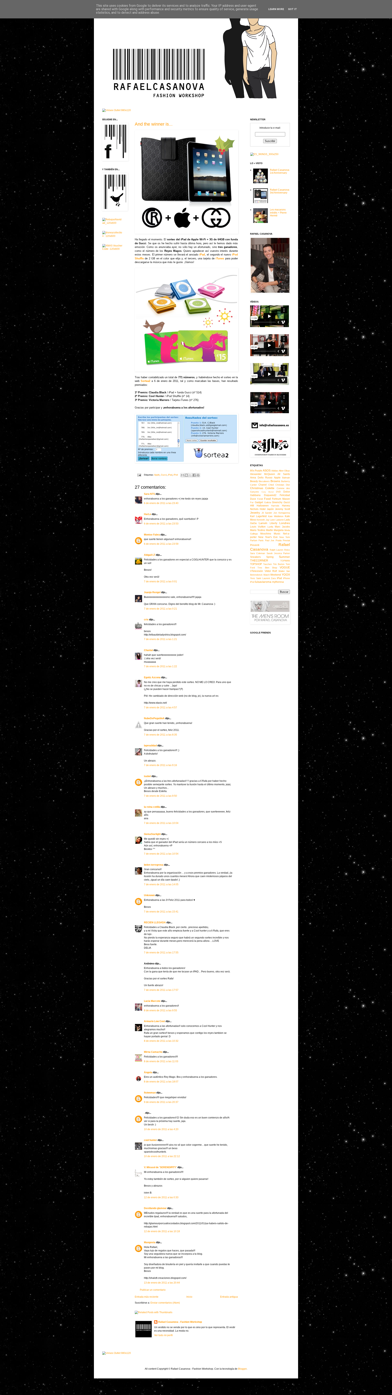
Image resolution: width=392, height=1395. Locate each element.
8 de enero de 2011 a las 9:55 (160, 1010)
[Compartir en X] (190, 475)
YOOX (286, 574)
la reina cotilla (152, 807)
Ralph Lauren (276, 550)
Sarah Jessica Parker (278, 553)
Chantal (148, 650)
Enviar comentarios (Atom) (165, 1302)
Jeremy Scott (282, 509)
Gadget (259, 502)
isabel (147, 776)
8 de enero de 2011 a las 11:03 (161, 1061)
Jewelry (255, 512)
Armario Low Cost (154, 1021)
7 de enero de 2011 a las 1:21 (160, 639)
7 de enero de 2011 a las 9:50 (160, 795)
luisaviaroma (263, 581)
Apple (157, 475)
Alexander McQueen (262, 474)
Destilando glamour (155, 1208)
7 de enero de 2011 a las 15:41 (161, 911)
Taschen (267, 564)
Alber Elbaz (284, 470)
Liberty (273, 523)
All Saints (283, 474)
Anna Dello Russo (261, 477)
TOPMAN (285, 560)
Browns (275, 481)
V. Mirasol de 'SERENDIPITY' (160, 1167)
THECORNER (259, 560)
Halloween (263, 505)
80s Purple (256, 470)
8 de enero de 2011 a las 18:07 (161, 1081)
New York (284, 537)
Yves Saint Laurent (260, 578)
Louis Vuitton (258, 526)
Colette (269, 488)
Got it (292, 9)
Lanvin (263, 523)
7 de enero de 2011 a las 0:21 (160, 608)
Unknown (149, 895)
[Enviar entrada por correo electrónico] (139, 475)
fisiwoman (150, 1092)
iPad (170, 475)
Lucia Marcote (152, 1001)
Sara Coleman (257, 553)
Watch (266, 575)
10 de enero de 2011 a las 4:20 (161, 1129)
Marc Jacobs (282, 526)
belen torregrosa (153, 864)
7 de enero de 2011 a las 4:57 (160, 707)
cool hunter (150, 1140)
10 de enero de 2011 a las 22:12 (162, 1156)
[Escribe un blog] (186, 475)
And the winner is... (154, 124)
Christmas (256, 488)
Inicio (189, 1296)
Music (277, 533)
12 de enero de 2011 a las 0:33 (161, 1197)
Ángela (148, 1072)
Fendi (260, 499)
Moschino (265, 533)
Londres (284, 523)
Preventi (254, 545)
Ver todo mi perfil (163, 1335)
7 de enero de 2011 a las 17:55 (161, 952)
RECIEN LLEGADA (155, 922)
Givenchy (277, 502)
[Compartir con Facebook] (194, 475)
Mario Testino (257, 530)
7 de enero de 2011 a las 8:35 (160, 734)
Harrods (275, 505)
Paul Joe (269, 540)
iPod (176, 475)
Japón (270, 509)
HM (252, 505)
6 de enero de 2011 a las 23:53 (161, 523)
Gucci (164, 475)
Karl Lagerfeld (258, 516)
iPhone (286, 578)
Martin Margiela (275, 530)
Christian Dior (282, 485)
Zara (273, 578)
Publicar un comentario (153, 1289)
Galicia (267, 502)
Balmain (286, 477)
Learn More (276, 9)
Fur (252, 502)
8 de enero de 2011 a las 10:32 (161, 1041)
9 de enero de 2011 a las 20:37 (161, 1102)
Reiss (287, 550)
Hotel (263, 509)
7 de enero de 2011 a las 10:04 (161, 823)
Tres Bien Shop (267, 567)
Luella (270, 526)
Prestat (286, 540)
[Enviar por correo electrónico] (182, 475)
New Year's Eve (268, 537)
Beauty (254, 481)
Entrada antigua (229, 1296)
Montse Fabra (152, 534)
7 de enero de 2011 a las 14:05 (161, 884)
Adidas (274, 470)
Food (267, 498)
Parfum (253, 540)
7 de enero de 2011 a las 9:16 (160, 765)
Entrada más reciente (146, 1296)
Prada (279, 540)
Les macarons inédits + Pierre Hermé (278, 212)
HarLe (147, 514)
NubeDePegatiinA (154, 718)
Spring (270, 557)
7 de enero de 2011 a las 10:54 (161, 853)
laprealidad (150, 745)
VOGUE (285, 567)
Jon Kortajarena (281, 513)
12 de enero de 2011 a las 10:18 (162, 1231)
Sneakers (255, 557)
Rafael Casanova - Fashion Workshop (180, 1322)
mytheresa (278, 581)
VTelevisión (256, 571)
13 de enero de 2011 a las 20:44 (162, 1282)
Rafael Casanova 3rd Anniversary (279, 191)
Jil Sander (267, 513)
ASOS (267, 470)
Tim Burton (278, 564)
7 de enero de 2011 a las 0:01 (160, 581)
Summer (284, 556)
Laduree (280, 520)
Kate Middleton (275, 516)
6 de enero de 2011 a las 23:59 (161, 543)
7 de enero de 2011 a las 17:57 (161, 990)
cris (146, 619)
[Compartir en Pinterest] (198, 475)
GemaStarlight (152, 834)
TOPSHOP (256, 564)
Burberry (285, 481)
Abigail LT (149, 555)
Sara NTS (149, 494)
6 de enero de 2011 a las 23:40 (161, 503)
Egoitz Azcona (152, 677)
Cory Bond (268, 492)
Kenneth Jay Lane (266, 520)
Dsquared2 (270, 495)
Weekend (275, 574)
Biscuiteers (264, 481)
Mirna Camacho (153, 1052)
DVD (278, 492)
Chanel (262, 484)
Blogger (242, 1368)
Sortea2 (145, 380)
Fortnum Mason (281, 498)
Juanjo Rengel (152, 592)
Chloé (271, 485)
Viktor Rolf (271, 571)
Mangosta (149, 1242)
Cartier (253, 485)
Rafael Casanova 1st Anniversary (279, 171)
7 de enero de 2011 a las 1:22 (160, 666)
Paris (261, 540)
